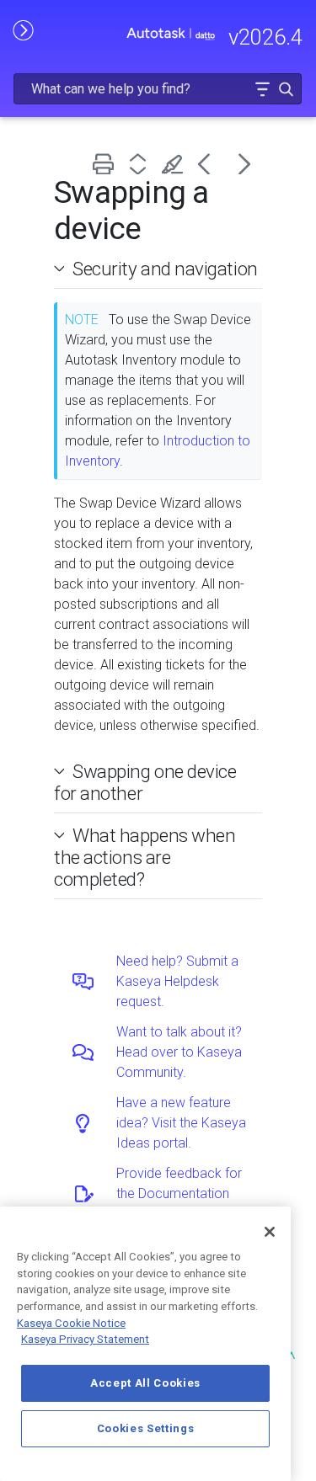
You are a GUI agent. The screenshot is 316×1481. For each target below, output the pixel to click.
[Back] (210, 163)
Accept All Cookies (145, 1383)
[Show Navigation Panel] (23, 29)
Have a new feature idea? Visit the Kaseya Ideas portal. (181, 1123)
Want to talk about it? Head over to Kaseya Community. (179, 1052)
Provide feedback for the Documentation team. (179, 1193)
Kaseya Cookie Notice (71, 1323)
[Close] (269, 1231)
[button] (262, 88)
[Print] (107, 163)
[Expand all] (141, 163)
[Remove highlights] (176, 163)
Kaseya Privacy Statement (85, 1339)
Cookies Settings (146, 1428)
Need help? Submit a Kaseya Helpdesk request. (177, 981)
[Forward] (245, 163)
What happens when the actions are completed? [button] (144, 857)
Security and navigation (165, 269)
